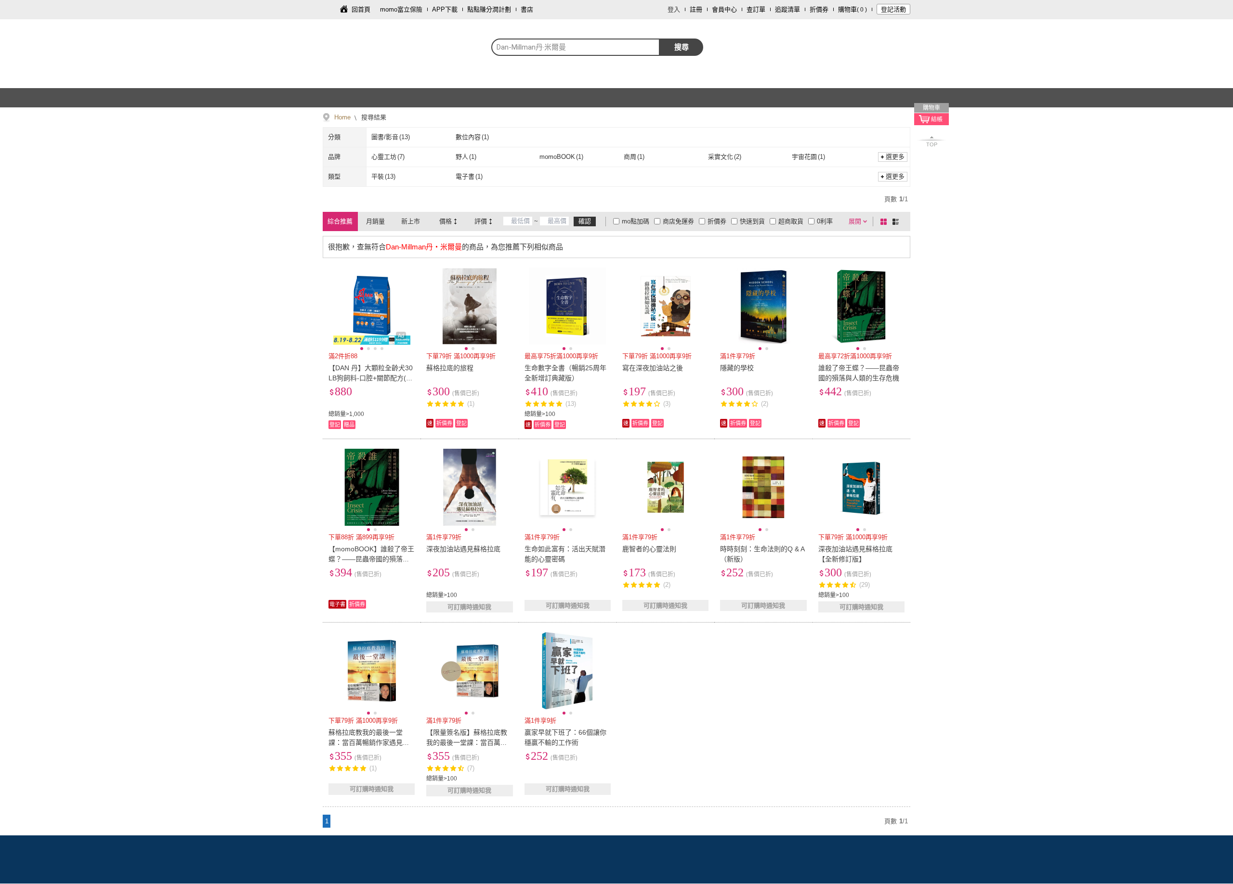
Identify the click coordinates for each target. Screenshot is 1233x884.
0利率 (825, 221)
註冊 (696, 9)
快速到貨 (752, 221)
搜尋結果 (372, 117)
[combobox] (576, 47)
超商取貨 (790, 221)
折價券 (819, 9)
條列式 (897, 221)
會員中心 (724, 9)
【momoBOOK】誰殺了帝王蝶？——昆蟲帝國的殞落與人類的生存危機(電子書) (371, 559)
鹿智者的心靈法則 (649, 549)
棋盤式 (885, 221)
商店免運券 (678, 221)
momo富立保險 (401, 9)
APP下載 (445, 9)
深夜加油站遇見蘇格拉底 (463, 549)
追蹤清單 (787, 9)
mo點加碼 (635, 221)
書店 (527, 9)
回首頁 (361, 9)
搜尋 (681, 47)
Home (342, 117)
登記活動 (893, 9)
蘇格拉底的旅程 (449, 368)
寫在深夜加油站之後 (652, 368)
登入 (674, 9)
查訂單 (756, 9)
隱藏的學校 (737, 368)
